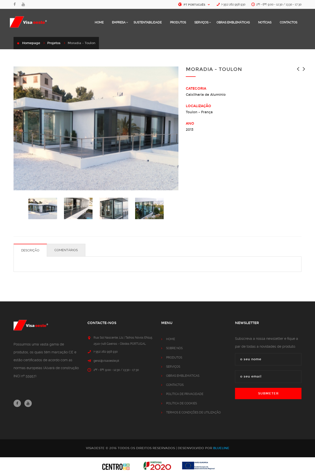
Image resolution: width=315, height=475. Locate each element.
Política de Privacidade (184, 394)
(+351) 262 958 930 (233, 4)
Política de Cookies (181, 403)
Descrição (30, 250)
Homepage (31, 43)
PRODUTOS (178, 22)
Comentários (66, 250)
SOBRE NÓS (174, 348)
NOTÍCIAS (264, 22)
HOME (99, 22)
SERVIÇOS (201, 22)
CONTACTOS (288, 22)
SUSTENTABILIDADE (148, 22)
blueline (221, 448)
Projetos (54, 43)
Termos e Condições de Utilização (193, 412)
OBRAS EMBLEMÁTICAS (233, 22)
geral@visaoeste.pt (106, 360)
